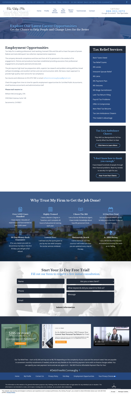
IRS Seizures (98, 85)
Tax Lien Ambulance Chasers (104, 113)
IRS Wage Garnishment (102, 90)
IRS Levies (97, 67)
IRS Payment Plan (100, 81)
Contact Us (40, 376)
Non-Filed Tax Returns (102, 108)
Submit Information (65, 307)
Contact (92, 11)
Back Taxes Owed (100, 58)
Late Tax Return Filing (102, 95)
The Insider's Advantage (102, 118)
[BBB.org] (127, 2)
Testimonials (81, 11)
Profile (46, 11)
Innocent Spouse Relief (102, 71)
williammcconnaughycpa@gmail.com (57, 78)
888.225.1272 (115, 11)
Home (39, 11)
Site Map (66, 376)
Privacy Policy (53, 376)
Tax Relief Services (55, 11)
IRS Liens (96, 76)
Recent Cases (70, 11)
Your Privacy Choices (106, 376)
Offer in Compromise (101, 104)
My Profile (27, 376)
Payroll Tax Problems (101, 99)
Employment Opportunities (84, 376)
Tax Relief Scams (63, 11)
